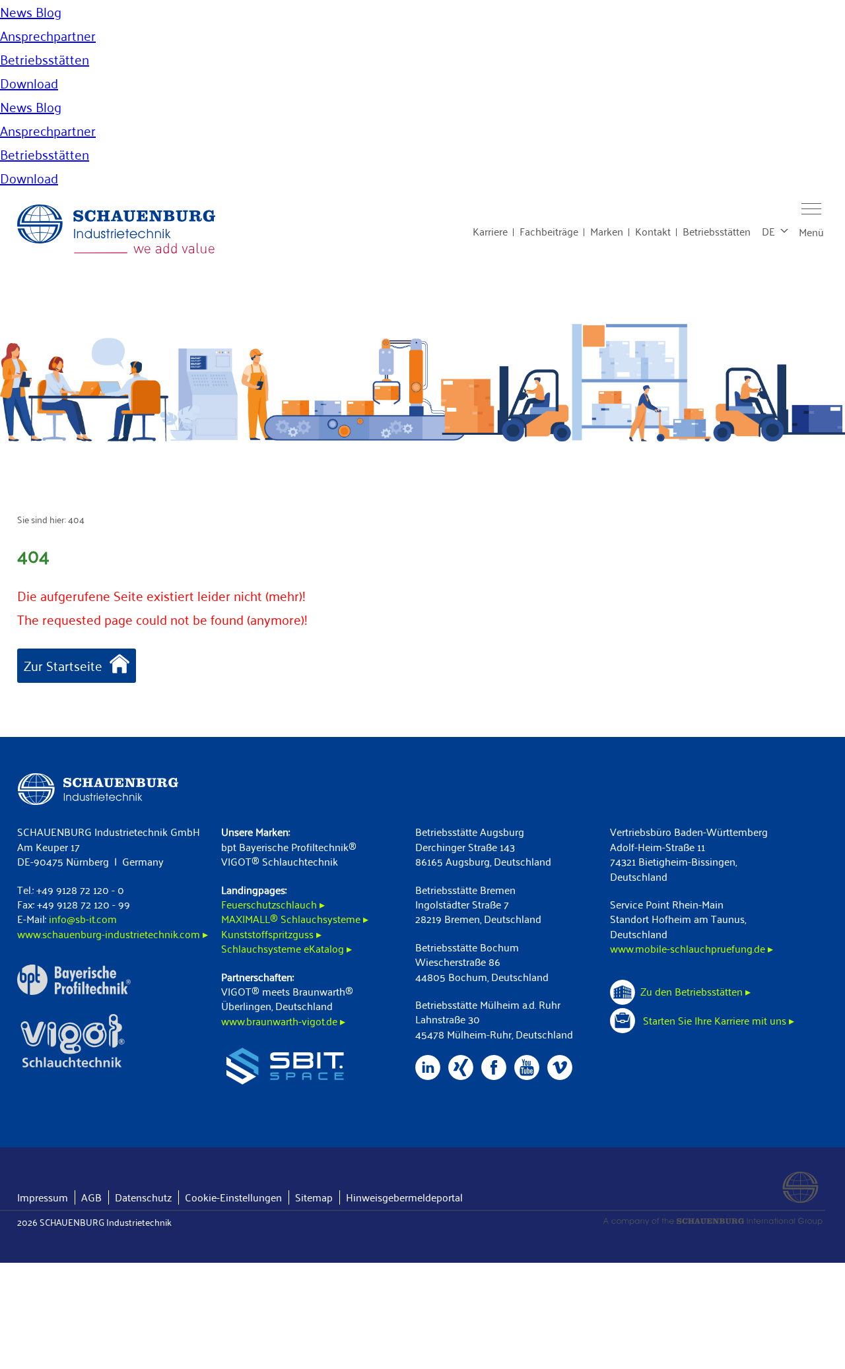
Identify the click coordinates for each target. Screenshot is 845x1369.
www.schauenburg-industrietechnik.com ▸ (112, 933)
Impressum (42, 1197)
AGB (91, 1197)
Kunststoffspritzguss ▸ (271, 933)
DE (768, 231)
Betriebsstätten (717, 231)
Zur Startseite (63, 666)
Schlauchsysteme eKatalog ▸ (286, 948)
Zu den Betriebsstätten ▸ (695, 991)
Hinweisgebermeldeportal (404, 1197)
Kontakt (653, 231)
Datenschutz (143, 1197)
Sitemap (314, 1197)
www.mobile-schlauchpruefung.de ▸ (691, 948)
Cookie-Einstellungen (233, 1197)
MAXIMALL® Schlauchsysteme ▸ (294, 918)
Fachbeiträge (549, 231)
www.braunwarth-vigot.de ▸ (283, 1021)
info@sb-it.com (83, 918)
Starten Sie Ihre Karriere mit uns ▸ (717, 1020)
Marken (606, 231)
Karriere (490, 231)
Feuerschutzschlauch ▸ (273, 904)
